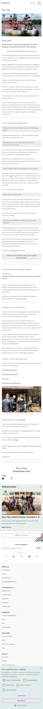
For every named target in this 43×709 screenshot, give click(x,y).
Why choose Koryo (8, 665)
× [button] (40, 668)
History (4, 661)
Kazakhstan (6, 606)
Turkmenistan (6, 595)
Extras (4, 574)
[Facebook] (11, 479)
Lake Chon (5, 379)
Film (3, 623)
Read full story (6, 527)
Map (3, 648)
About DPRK (6, 633)
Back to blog (21, 535)
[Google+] (6, 561)
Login (33, 3)
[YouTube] (29, 557)
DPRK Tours (5, 566)
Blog (8, 10)
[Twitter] (3, 479)
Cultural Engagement (9, 615)
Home (3, 10)
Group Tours (6, 570)
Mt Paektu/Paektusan (9, 370)
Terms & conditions (8, 644)
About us (5, 654)
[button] (21, 705)
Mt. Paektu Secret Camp (10, 374)
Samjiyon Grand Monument (11, 383)
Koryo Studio (6, 627)
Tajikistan (5, 599)
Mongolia (5, 602)
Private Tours (6, 578)
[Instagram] (21, 557)
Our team (5, 657)
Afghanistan (6, 591)
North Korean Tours (21, 471)
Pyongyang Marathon (9, 582)
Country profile (7, 636)
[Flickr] (37, 556)
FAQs (3, 640)
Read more (13, 676)
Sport (4, 619)
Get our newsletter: (21, 544)
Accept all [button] (21, 696)
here (16, 440)
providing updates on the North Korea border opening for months (21, 277)
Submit (38, 548)
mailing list (14, 250)
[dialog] (21, 687)
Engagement (6, 612)
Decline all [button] (21, 701)
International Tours (8, 587)
